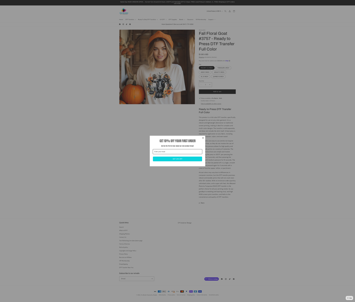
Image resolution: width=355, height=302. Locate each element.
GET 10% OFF (177, 159)
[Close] (203, 138)
